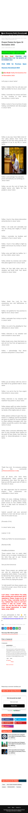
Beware (4, 787)
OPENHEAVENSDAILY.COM (10, 471)
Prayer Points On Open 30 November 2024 (14, 38)
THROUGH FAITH (11, 787)
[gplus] (8, 722)
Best (4, 47)
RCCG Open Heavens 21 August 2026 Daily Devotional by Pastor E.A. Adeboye (17, 736)
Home (3, 38)
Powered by (10, 710)
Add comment (9, 664)
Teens (3, 784)
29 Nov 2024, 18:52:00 (11, 646)
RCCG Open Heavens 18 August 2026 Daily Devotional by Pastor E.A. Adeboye (17, 744)
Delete (11, 658)
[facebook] (8, 719)
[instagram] (8, 726)
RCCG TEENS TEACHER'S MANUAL (14, 784)
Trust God (18, 787)
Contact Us (18, 807)
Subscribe (14, 706)
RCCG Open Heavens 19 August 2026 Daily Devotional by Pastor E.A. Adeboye (17, 751)
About (13, 807)
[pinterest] (20, 722)
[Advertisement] (14, 16)
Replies (9, 660)
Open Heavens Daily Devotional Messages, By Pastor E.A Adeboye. (16, 810)
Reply (8, 658)
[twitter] (20, 719)
